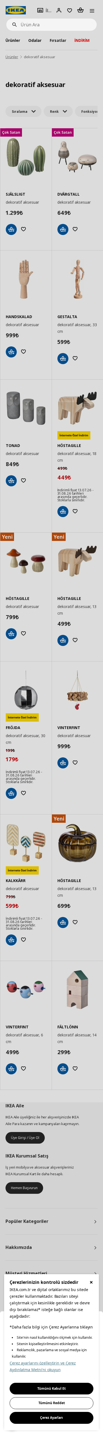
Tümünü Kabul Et (51, 1388)
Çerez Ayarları (51, 1417)
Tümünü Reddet (51, 1403)
